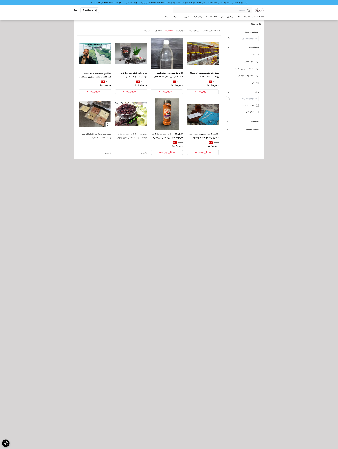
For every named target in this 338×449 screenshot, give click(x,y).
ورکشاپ (255, 82)
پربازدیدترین (194, 30)
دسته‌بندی (254, 47)
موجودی (255, 121)
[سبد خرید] (75, 10)
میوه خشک (254, 54)
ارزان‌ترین (158, 30)
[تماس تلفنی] (6, 443)
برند (257, 92)
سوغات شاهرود (248, 105)
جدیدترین (169, 30)
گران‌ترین (147, 30)
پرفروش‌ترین (181, 30)
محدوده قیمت (252, 129)
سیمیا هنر (250, 111)
